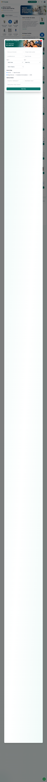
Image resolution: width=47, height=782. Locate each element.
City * (25, 59)
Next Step (23, 88)
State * (8, 59)
